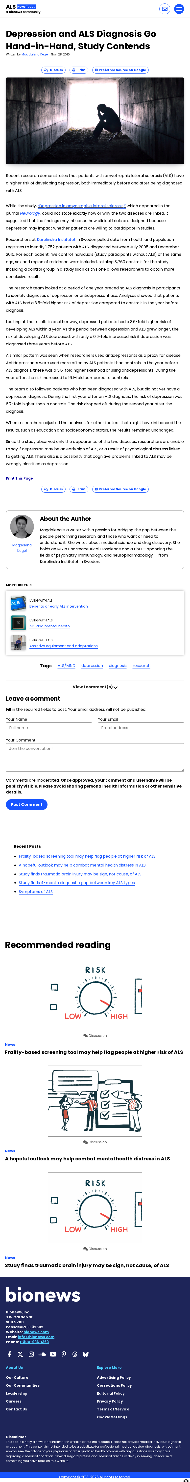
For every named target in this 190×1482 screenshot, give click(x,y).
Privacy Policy (110, 1401)
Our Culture (17, 1377)
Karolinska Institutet (56, 239)
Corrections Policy (114, 1385)
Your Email (108, 719)
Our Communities (23, 1385)
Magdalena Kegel (35, 54)
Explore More (109, 1367)
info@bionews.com (36, 1336)
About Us (14, 1367)
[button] (164, 8)
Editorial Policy (111, 1393)
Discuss (55, 70)
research (141, 665)
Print (80, 70)
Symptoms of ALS (36, 891)
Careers (14, 1401)
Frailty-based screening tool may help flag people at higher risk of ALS (87, 856)
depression (92, 665)
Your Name (16, 719)
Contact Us (16, 1409)
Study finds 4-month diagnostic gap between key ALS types (77, 883)
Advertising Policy (114, 1377)
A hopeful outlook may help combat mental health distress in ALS (82, 865)
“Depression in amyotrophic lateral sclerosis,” (82, 206)
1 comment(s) (93, 687)
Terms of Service (113, 1409)
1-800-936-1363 (34, 1341)
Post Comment (27, 804)
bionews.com (36, 1331)
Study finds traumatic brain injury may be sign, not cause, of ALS (80, 874)
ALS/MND (66, 665)
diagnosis (118, 665)
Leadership (16, 1393)
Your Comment (21, 740)
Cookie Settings (112, 1417)
